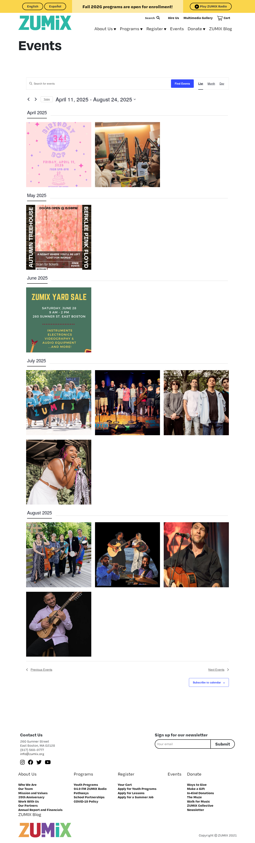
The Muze (194, 797)
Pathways (81, 793)
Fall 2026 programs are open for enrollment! (128, 6)
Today (47, 99)
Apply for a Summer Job (135, 797)
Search (150, 18)
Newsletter (195, 810)
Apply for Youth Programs (137, 789)
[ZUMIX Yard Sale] (58, 319)
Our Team (25, 789)
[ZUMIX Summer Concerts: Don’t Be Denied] (127, 402)
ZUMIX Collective (200, 805)
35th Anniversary (31, 797)
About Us (103, 28)
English (32, 6)
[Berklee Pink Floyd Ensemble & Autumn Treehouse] (58, 237)
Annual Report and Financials (40, 810)
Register (154, 28)
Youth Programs (86, 784)
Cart (227, 18)
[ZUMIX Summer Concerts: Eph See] (58, 472)
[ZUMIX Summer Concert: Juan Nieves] (58, 624)
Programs (129, 28)
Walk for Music (198, 801)
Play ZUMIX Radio (213, 6)
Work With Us (28, 801)
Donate (195, 28)
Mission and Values (33, 793)
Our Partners (28, 805)
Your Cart (125, 784)
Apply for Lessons (131, 793)
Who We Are (27, 784)
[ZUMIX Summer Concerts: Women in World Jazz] (58, 554)
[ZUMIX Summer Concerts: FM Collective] (196, 402)
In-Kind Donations (200, 793)
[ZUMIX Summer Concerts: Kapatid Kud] (127, 554)
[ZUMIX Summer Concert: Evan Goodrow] (196, 554)
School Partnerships (89, 797)
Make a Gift (196, 789)
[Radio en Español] (127, 154)
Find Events (182, 83)
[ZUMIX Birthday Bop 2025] (58, 154)
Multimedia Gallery (198, 18)
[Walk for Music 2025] (58, 402)
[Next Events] (35, 99)
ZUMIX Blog (220, 28)
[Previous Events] (28, 99)
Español (55, 6)
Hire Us (173, 18)
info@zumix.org (32, 754)
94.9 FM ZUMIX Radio (90, 789)
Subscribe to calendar (207, 682)
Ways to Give (197, 784)
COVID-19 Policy (86, 801)
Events (177, 28)
